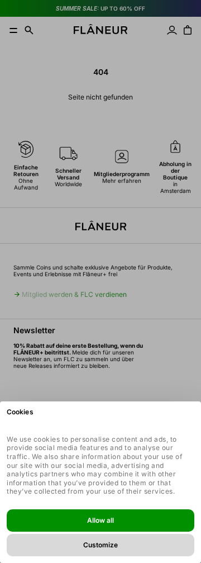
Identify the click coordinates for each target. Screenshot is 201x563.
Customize (100, 545)
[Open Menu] (13, 30)
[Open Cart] (187, 30)
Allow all (100, 520)
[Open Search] (29, 30)
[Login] (172, 30)
